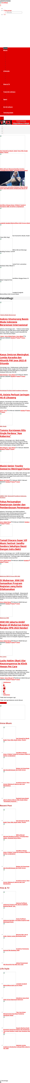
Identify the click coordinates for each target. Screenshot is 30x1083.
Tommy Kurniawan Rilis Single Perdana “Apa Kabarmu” (13, 433)
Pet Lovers (3, 656)
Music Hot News (5, 480)
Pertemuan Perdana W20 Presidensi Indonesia (14, 390)
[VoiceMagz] (4, 2)
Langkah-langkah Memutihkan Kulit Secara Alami (15, 223)
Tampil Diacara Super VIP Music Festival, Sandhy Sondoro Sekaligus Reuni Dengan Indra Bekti (13, 545)
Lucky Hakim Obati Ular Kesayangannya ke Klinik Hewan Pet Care (13, 663)
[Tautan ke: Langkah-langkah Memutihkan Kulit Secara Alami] (12, 221)
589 (4, 687)
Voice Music (19, 336)
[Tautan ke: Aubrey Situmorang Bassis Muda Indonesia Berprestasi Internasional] (6, 313)
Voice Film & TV (9, 678)
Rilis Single (3, 426)
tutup (2, 117)
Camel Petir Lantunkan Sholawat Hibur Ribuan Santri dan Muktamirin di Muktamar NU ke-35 (14, 187)
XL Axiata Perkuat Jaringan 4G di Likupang (14, 396)
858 (4, 693)
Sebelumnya (7, 682)
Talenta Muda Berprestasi (8, 315)
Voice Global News (10, 336)
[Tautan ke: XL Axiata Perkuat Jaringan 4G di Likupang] (6, 389)
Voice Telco (3, 410)
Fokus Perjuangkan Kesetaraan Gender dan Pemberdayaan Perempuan (14, 504)
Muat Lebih (3, 703)
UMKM (2, 496)
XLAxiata (2, 497)
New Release (4, 447)
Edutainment (4, 375)
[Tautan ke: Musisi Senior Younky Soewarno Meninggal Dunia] (6, 462)
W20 (5, 496)
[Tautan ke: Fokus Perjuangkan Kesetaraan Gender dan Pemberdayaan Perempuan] (6, 494)
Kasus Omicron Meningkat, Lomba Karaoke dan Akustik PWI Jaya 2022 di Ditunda (14, 359)
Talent (2, 336)
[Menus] (0, 4)
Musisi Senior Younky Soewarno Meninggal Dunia (15, 467)
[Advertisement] (15, 31)
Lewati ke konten (5, 1)
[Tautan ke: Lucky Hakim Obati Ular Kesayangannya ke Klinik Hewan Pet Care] (6, 655)
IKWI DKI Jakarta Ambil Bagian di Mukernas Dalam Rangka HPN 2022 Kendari (14, 624)
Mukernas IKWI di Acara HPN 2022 (10, 576)
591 (4, 690)
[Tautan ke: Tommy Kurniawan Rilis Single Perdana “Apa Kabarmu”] (6, 425)
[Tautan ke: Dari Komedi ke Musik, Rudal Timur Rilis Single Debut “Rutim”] (12, 149)
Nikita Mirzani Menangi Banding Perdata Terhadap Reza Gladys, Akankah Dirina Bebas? (14, 169)
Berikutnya (6, 694)
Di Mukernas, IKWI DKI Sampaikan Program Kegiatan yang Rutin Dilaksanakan (12, 585)
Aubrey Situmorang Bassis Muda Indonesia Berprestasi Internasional (14, 321)
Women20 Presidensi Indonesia (17, 496)
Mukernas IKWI (4, 618)
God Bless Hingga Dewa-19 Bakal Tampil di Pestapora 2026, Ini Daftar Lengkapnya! (13, 205)
